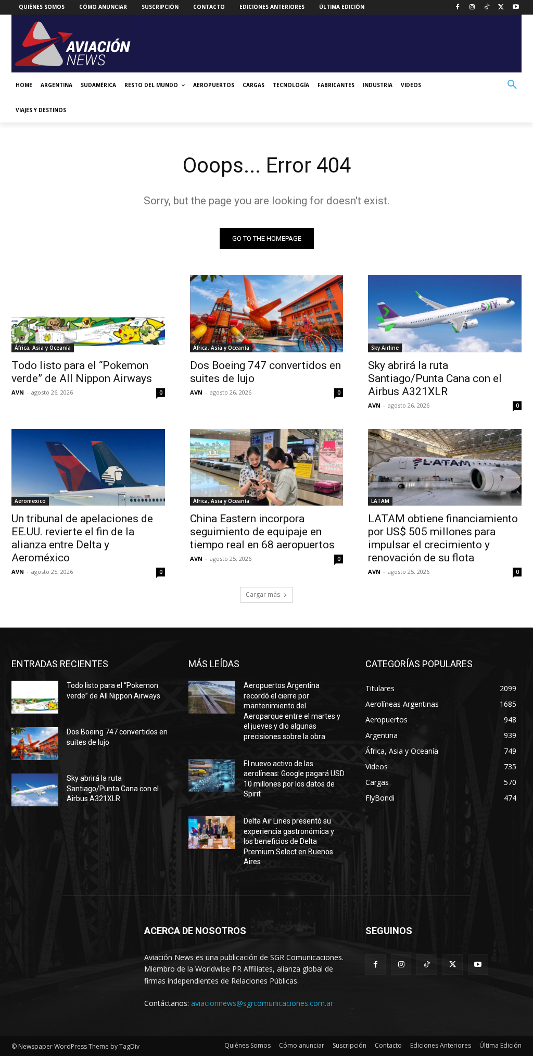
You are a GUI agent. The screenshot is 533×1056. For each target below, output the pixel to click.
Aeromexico (30, 501)
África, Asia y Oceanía (43, 347)
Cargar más (263, 594)
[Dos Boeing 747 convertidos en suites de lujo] (267, 313)
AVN (17, 392)
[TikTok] (487, 8)
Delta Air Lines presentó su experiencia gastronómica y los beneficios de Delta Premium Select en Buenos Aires (289, 841)
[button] (512, 84)
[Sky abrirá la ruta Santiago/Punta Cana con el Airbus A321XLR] (445, 313)
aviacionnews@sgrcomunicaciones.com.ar (262, 1003)
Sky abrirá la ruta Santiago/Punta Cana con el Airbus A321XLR (435, 378)
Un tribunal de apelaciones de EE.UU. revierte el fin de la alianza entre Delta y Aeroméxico (82, 538)
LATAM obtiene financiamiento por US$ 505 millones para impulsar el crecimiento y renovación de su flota (443, 538)
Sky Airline (385, 347)
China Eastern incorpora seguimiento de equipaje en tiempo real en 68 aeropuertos (262, 531)
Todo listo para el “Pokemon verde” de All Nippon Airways (81, 372)
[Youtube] (516, 8)
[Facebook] (458, 8)
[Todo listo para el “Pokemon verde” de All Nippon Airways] (88, 313)
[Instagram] (472, 8)
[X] (501, 8)
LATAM (380, 501)
